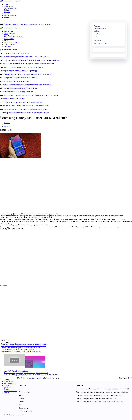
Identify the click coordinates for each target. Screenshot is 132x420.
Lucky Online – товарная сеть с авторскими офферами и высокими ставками (31, 95)
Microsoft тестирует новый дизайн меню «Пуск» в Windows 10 (26, 57)
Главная (7, 123)
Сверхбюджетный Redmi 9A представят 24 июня (21, 88)
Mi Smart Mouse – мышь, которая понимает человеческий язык (26, 106)
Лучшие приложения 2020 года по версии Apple (21, 71)
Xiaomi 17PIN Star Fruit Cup (13, 37)
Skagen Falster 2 (9, 33)
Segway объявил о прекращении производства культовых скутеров (27, 85)
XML (130, 378)
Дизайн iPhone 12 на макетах (14, 99)
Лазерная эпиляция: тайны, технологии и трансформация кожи (26, 113)
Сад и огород (8, 6)
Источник (3, 285)
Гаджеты (7, 12)
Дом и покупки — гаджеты (33, 378)
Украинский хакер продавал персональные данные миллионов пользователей (31, 60)
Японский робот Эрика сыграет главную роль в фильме (24, 67)
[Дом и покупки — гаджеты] (10, 1)
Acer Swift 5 (8, 46)
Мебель (6, 10)
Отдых (6, 14)
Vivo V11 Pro (8, 31)
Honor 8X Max (9, 39)
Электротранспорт (10, 15)
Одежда (7, 4)
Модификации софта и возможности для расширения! (23, 102)
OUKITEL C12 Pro (10, 42)
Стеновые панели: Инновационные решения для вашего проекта (27, 24)
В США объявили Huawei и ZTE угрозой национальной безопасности (29, 64)
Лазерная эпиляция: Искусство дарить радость (17, 349)
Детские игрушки (10, 8)
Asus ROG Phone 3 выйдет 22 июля (16, 53)
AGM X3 (7, 40)
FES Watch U (8, 35)
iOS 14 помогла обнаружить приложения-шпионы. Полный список (28, 74)
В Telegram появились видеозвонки (16, 81)
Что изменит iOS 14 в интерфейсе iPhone (18, 92)
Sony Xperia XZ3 (10, 44)
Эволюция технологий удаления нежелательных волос (20, 348)
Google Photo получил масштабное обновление (20, 78)
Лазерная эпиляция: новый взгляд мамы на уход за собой (21, 351)
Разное (6, 17)
